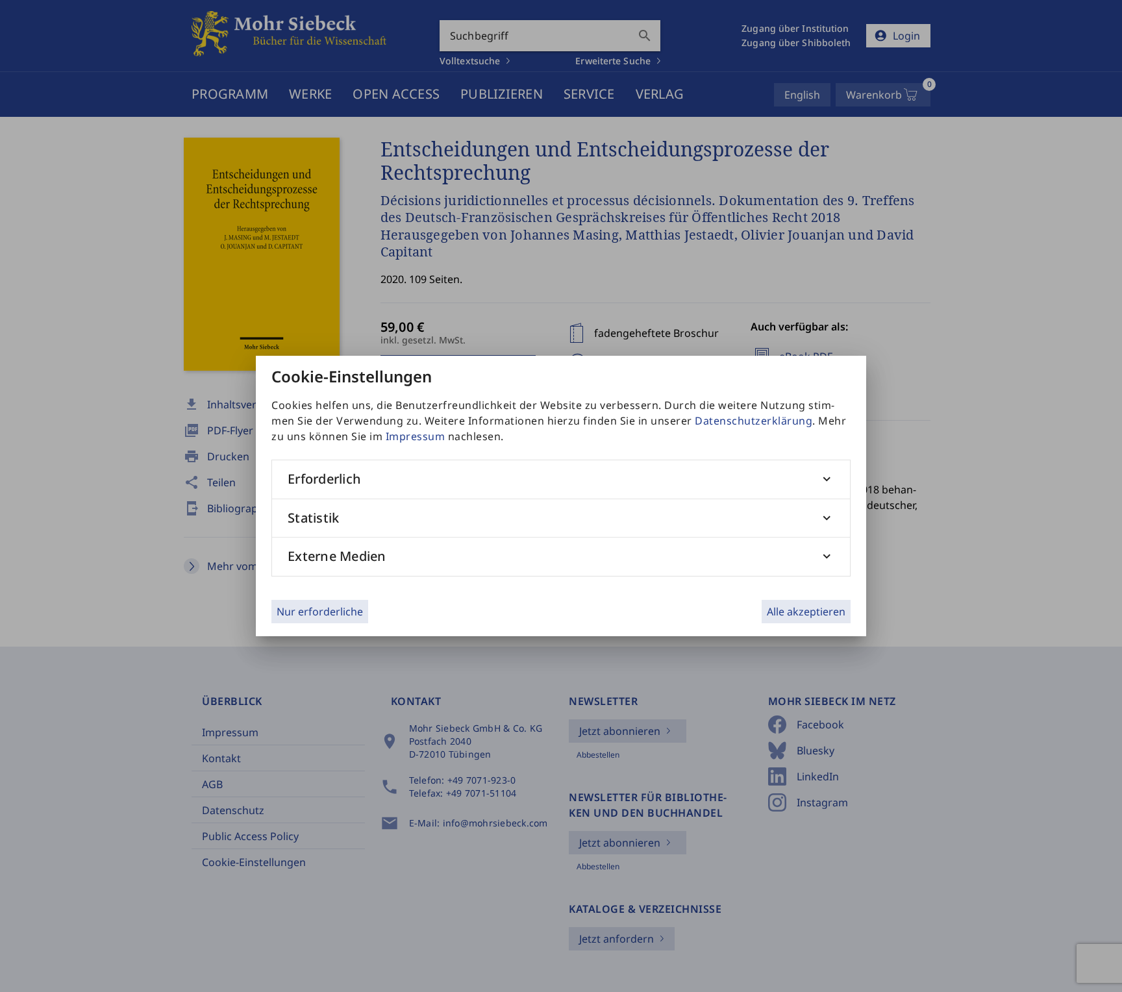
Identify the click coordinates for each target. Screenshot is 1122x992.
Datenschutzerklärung (753, 421)
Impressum (415, 436)
